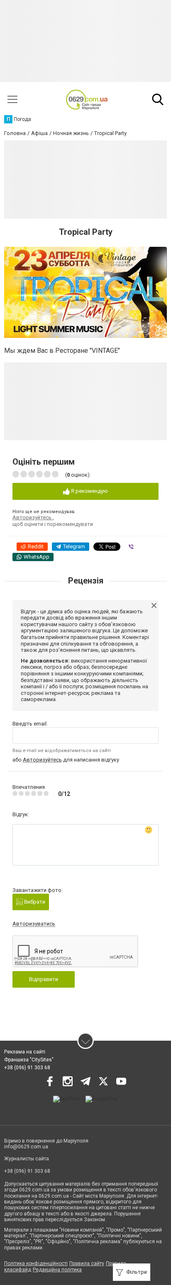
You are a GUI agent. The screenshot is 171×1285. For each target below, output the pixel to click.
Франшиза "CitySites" (29, 1060)
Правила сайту (86, 1263)
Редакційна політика (57, 1270)
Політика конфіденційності (36, 1263)
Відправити (43, 979)
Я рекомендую (89, 491)
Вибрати (34, 902)
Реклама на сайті (24, 1052)
